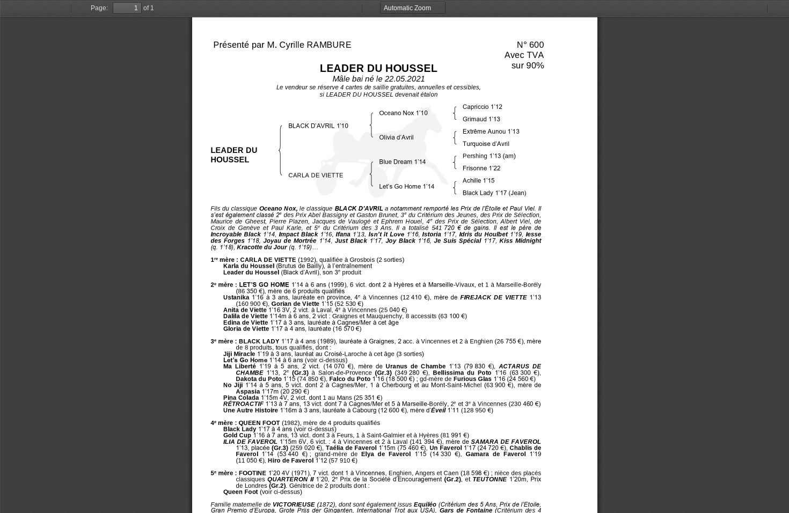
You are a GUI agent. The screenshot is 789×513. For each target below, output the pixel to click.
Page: (99, 8)
